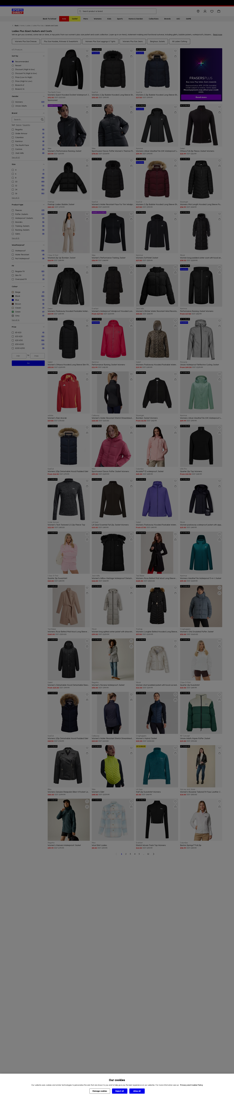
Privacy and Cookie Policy (191, 1085)
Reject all (119, 1091)
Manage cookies (99, 1091)
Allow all (137, 1091)
